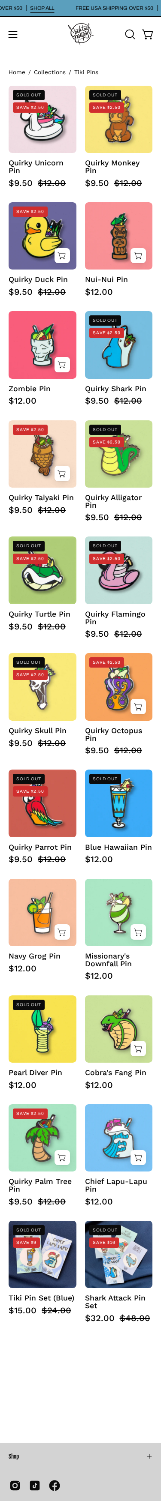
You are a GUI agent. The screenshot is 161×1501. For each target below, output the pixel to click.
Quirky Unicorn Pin (36, 166)
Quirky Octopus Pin (113, 734)
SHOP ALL (42, 8)
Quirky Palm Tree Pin (40, 1185)
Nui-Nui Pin (106, 280)
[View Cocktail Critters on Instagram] (15, 1485)
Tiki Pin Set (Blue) (41, 1298)
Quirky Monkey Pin (112, 166)
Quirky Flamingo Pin (115, 618)
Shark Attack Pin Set (115, 1301)
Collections (50, 72)
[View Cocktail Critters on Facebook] (54, 1485)
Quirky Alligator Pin (113, 501)
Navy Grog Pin (35, 956)
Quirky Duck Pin (38, 280)
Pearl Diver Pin (35, 1073)
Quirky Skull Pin (38, 731)
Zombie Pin (30, 389)
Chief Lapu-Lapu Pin (116, 1185)
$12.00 (99, 292)
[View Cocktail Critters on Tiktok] (34, 1485)
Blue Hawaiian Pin (118, 847)
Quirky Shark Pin (115, 389)
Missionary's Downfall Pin (108, 960)
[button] (129, 34)
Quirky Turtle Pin (39, 614)
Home (17, 72)
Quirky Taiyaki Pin (41, 498)
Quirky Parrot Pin (40, 847)
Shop (14, 1456)
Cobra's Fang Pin (115, 1073)
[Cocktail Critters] (81, 34)
